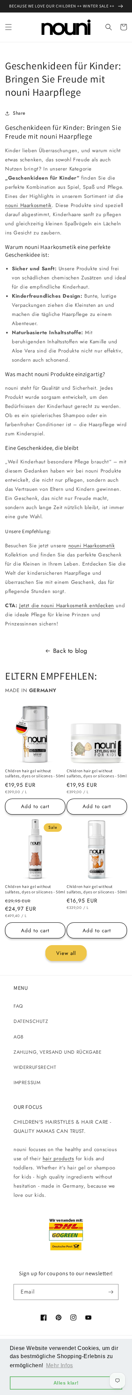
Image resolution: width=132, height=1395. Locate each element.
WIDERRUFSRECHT (35, 1067)
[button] (8, 27)
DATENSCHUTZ (31, 1021)
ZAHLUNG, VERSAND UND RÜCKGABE (58, 1052)
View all (66, 953)
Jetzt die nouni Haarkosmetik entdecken (66, 605)
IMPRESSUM (27, 1082)
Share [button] (19, 113)
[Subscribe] (110, 1292)
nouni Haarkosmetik (28, 205)
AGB (19, 1036)
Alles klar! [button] (66, 1383)
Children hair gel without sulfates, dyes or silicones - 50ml (35, 773)
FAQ (18, 1006)
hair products (58, 1158)
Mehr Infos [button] (59, 1365)
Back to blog (70, 650)
